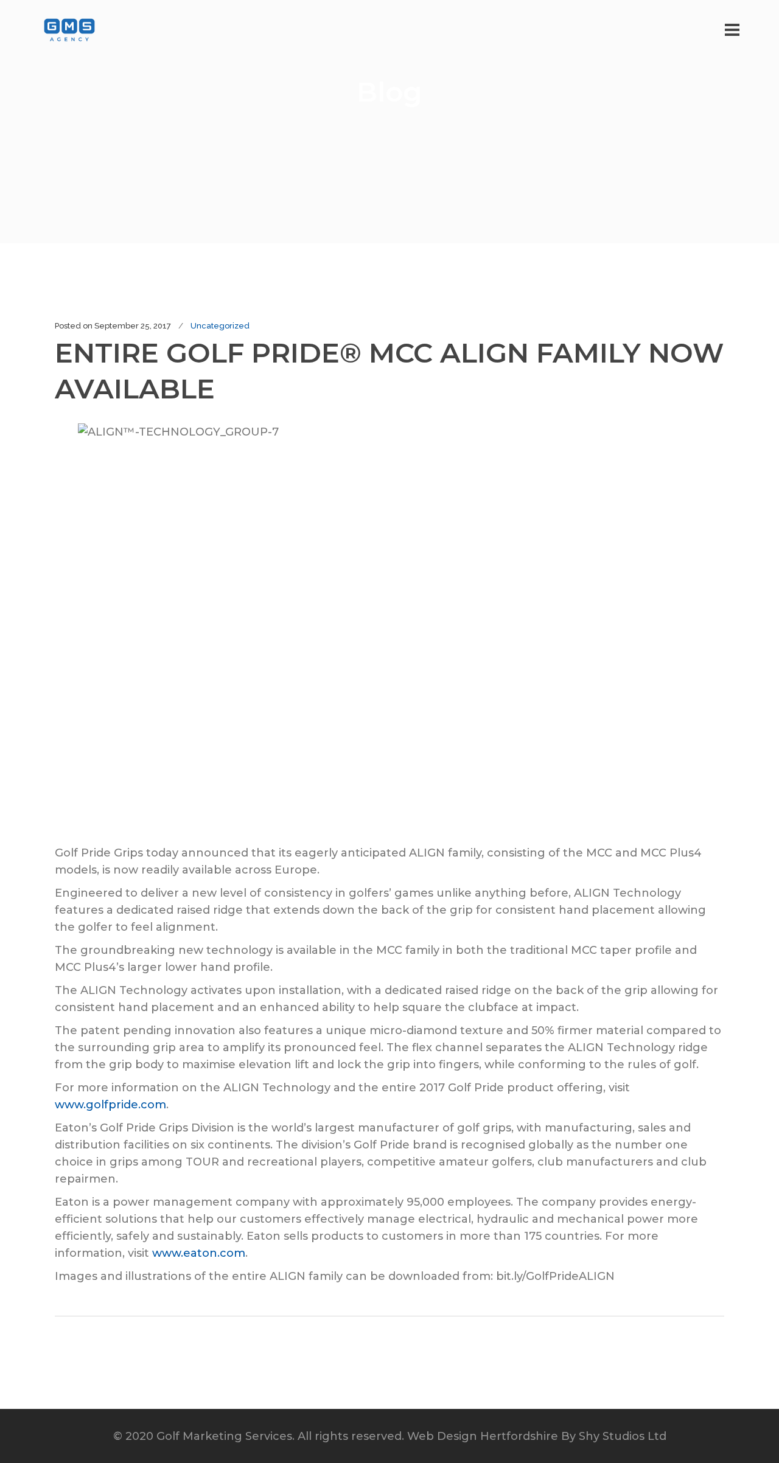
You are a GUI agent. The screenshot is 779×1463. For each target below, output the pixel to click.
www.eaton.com (198, 1253)
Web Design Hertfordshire (482, 1436)
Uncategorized (220, 325)
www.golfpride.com (110, 1104)
